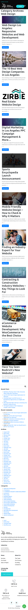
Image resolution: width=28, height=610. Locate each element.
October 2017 (7, 474)
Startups (6, 507)
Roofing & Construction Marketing (7, 551)
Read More (5, 47)
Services (3, 558)
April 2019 (6, 458)
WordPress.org (7, 525)
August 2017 (7, 477)
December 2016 (7, 483)
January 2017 (7, 481)
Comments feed (7, 523)
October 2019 (7, 455)
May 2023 (6, 444)
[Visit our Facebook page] (11, 603)
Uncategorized (7, 508)
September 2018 (7, 463)
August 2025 (7, 432)
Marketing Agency (8, 496)
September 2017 (7, 475)
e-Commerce (7, 490)
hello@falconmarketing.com (22, 595)
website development (9, 515)
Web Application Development (11, 510)
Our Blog (17, 562)
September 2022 (7, 447)
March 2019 (6, 460)
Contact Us (18, 564)
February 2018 (7, 467)
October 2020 (7, 450)
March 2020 (6, 452)
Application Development (9, 488)
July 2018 (6, 466)
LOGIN (20, 6)
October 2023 (7, 438)
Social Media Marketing (9, 504)
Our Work (3, 560)
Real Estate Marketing (5, 549)
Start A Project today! (7, 575)
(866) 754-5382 (5, 1)
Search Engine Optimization (10, 502)
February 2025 (7, 435)
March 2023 (6, 446)
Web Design (6, 511)
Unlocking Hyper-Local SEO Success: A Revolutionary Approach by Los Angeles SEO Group (14, 399)
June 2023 (6, 442)
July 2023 (6, 441)
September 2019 (7, 456)
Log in (5, 520)
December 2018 (7, 461)
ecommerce (6, 493)
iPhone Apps (6, 494)
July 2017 (6, 478)
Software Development (9, 505)
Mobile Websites (7, 498)
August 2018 (7, 464)
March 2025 (6, 433)
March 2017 (6, 480)
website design (7, 513)
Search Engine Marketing (9, 501)
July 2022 (6, 449)
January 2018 (7, 469)
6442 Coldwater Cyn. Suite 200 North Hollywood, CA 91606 (6, 597)
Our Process (18, 560)
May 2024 (6, 436)
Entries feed (6, 521)
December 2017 (7, 470)
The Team (17, 558)
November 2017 (7, 472)
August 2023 (7, 439)
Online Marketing (8, 499)
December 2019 (7, 453)
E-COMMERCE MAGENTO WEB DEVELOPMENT (15, 491)
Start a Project (4, 562)
